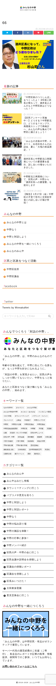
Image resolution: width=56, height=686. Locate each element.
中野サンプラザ (39, 420)
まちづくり (20, 407)
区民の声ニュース (37, 433)
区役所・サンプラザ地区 (18, 433)
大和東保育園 (14, 588)
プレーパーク (8, 420)
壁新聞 (39, 437)
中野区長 (24, 428)
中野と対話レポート (18, 509)
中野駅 (33, 428)
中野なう (12, 229)
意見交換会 (34, 445)
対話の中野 (41, 441)
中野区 (6, 424)
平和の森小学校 (21, 445)
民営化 (47, 449)
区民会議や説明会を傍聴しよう (24, 559)
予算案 (41, 428)
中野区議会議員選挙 (11, 428)
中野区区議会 (29, 424)
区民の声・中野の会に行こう (23, 552)
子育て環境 (20, 441)
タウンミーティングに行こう (23, 488)
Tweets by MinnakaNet (15, 307)
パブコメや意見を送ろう (20, 495)
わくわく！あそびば (28, 412)
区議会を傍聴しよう (18, 573)
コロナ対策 (7, 416)
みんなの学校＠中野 (11, 412)
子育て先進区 (8, 441)
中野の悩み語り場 (17, 523)
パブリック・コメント (40, 416)
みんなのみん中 (15, 251)
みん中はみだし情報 (18, 480)
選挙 (29, 454)
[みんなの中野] (28, 9)
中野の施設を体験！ (18, 531)
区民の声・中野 (9, 437)
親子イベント (19, 454)
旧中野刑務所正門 (35, 449)
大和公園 (48, 437)
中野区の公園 (16, 424)
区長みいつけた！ (17, 581)
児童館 (49, 428)
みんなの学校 (32, 407)
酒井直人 (37, 454)
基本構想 (31, 437)
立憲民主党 (7, 454)
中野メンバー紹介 (17, 545)
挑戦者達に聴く (9, 449)
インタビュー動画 (44, 412)
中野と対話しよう (17, 236)
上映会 (18, 420)
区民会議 (21, 437)
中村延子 (27, 420)
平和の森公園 (8, 445)
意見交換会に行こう (18, 595)
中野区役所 (13, 269)
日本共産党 (22, 449)
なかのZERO (8, 407)
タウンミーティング (22, 416)
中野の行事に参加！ (18, 538)
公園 (5, 433)
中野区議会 (13, 276)
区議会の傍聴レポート (19, 566)
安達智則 (31, 441)
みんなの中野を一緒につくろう (24, 243)
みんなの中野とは (17, 222)
